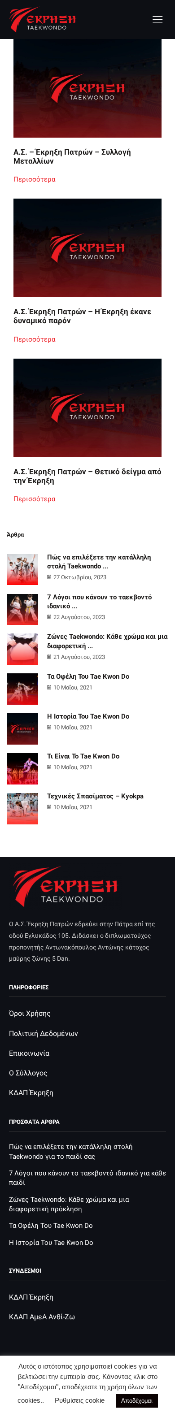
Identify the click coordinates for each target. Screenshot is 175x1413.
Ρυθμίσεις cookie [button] (80, 1400)
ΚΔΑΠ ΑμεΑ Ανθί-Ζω (42, 1317)
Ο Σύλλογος (28, 1073)
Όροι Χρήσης (30, 1013)
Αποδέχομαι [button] (137, 1400)
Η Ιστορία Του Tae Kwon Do (88, 716)
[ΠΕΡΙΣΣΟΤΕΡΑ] (87, 95)
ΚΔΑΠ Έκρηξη (31, 1092)
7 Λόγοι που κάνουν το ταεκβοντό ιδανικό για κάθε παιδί (87, 1178)
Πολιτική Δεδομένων (43, 1033)
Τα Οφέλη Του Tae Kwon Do (88, 676)
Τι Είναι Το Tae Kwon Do (83, 756)
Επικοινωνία (29, 1053)
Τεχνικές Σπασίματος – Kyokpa (95, 796)
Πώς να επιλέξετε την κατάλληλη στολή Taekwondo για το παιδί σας (71, 1151)
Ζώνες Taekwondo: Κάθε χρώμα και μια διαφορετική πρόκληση (69, 1204)
